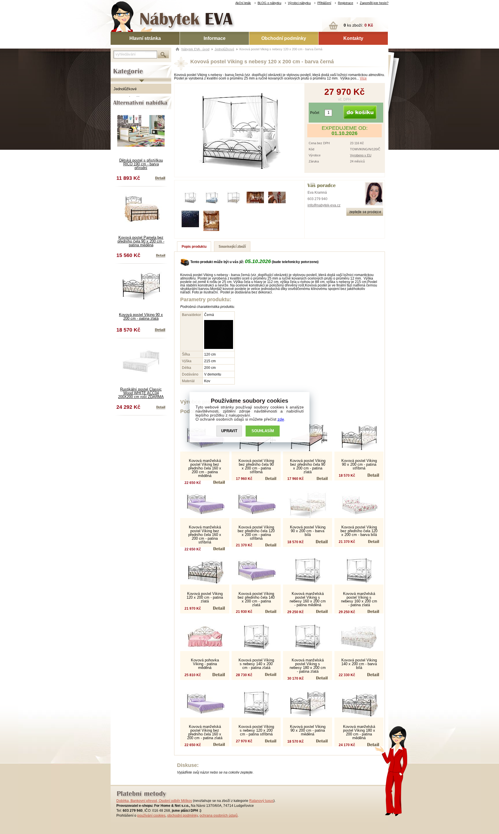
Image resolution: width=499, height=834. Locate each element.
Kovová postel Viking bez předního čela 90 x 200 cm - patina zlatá (307, 466)
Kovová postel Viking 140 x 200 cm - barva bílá (359, 664)
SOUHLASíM (263, 431)
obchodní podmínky (182, 815)
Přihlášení (324, 3)
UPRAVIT (229, 431)
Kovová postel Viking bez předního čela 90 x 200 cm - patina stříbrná (256, 466)
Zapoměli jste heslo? (374, 3)
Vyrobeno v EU (360, 155)
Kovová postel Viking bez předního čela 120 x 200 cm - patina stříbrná (256, 533)
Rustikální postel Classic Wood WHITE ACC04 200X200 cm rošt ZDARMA (141, 393)
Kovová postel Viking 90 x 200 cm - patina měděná (307, 730)
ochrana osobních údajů (219, 815)
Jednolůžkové (125, 89)
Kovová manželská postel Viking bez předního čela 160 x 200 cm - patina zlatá (204, 732)
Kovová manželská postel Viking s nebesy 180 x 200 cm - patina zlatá (308, 666)
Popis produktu (194, 247)
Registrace (345, 3)
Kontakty (353, 38)
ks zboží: (358, 25)
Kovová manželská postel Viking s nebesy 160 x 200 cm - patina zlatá (359, 599)
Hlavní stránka (145, 38)
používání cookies (151, 815)
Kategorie (119, 67)
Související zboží (232, 247)
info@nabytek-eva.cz (324, 205)
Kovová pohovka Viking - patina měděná (205, 664)
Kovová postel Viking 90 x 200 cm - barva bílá (307, 531)
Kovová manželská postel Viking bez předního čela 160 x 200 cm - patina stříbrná (204, 534)
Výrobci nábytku (299, 3)
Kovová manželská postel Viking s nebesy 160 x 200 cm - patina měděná (308, 599)
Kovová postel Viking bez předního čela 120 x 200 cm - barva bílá (358, 531)
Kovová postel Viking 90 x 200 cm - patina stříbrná (359, 464)
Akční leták (243, 3)
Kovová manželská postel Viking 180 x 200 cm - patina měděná (359, 732)
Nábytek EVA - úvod (195, 49)
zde (281, 419)
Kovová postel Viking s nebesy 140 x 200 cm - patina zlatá (256, 664)
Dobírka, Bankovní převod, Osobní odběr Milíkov (154, 801)
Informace (215, 38)
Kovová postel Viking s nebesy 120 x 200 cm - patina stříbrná (256, 730)
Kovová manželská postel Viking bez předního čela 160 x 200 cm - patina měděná (204, 468)
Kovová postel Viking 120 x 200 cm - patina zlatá (205, 597)
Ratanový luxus (261, 801)
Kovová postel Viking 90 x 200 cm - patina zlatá (141, 316)
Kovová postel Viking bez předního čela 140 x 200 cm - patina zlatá (256, 599)
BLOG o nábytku (269, 3)
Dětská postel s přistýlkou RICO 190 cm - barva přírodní (141, 164)
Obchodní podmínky (283, 38)
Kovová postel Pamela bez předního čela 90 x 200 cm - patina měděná (141, 241)
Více (363, 78)
